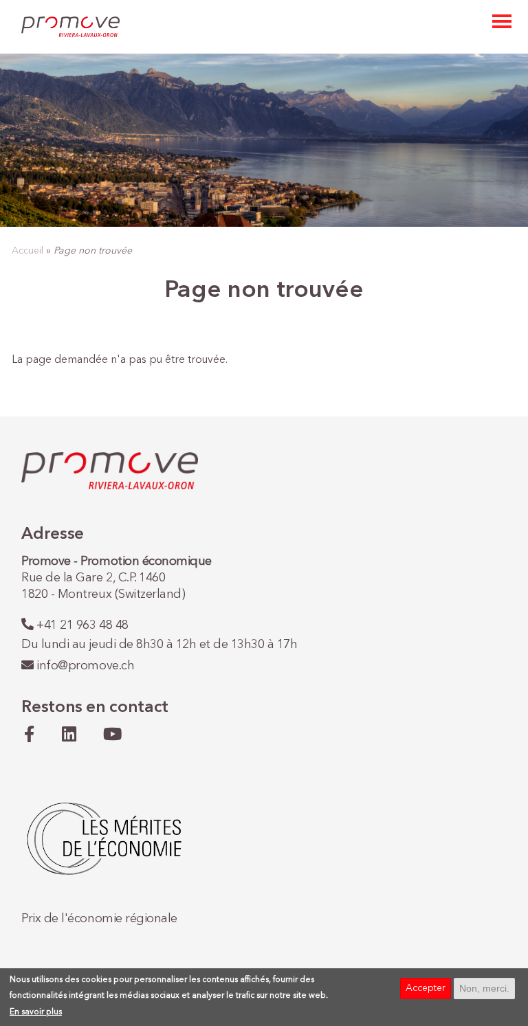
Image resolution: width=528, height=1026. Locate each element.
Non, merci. (484, 988)
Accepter (426, 988)
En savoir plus (36, 1012)
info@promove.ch (85, 666)
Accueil (27, 251)
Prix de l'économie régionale (99, 919)
